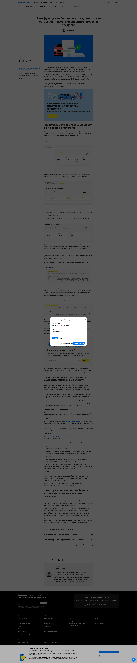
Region (53, 329)
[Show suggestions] (83, 332)
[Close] (85, 319)
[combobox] (66, 331)
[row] (55, 338)
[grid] (68, 338)
